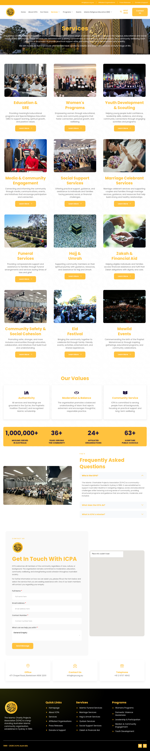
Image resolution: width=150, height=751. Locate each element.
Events (78, 12)
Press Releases (125, 2)
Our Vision (44, 12)
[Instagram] (145, 746)
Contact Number (20, 615)
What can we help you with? (25, 627)
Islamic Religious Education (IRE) (97, 12)
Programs (67, 12)
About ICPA (32, 12)
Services (54, 12)
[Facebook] (140, 746)
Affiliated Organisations (106, 2)
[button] (113, 475)
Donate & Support (141, 2)
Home (23, 12)
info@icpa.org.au (88, 2)
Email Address (19, 603)
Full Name (17, 591)
